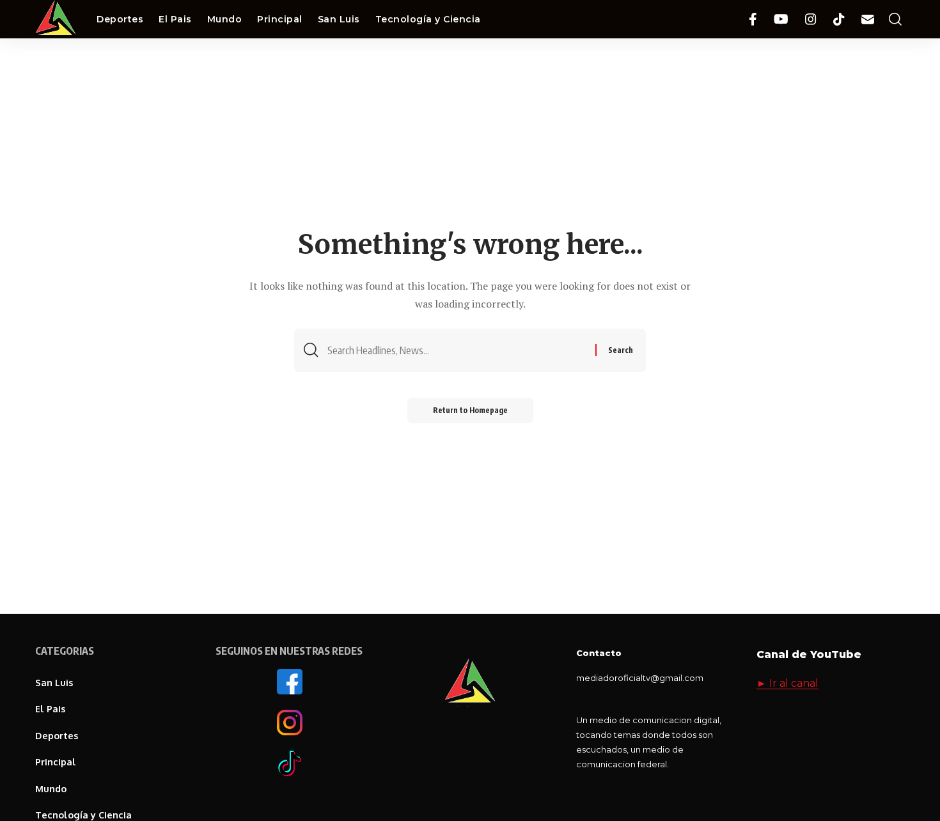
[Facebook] (753, 19)
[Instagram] (811, 19)
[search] (895, 19)
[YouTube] (781, 19)
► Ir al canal (787, 683)
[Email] (867, 19)
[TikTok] (839, 19)
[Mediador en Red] (55, 19)
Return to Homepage (470, 410)
